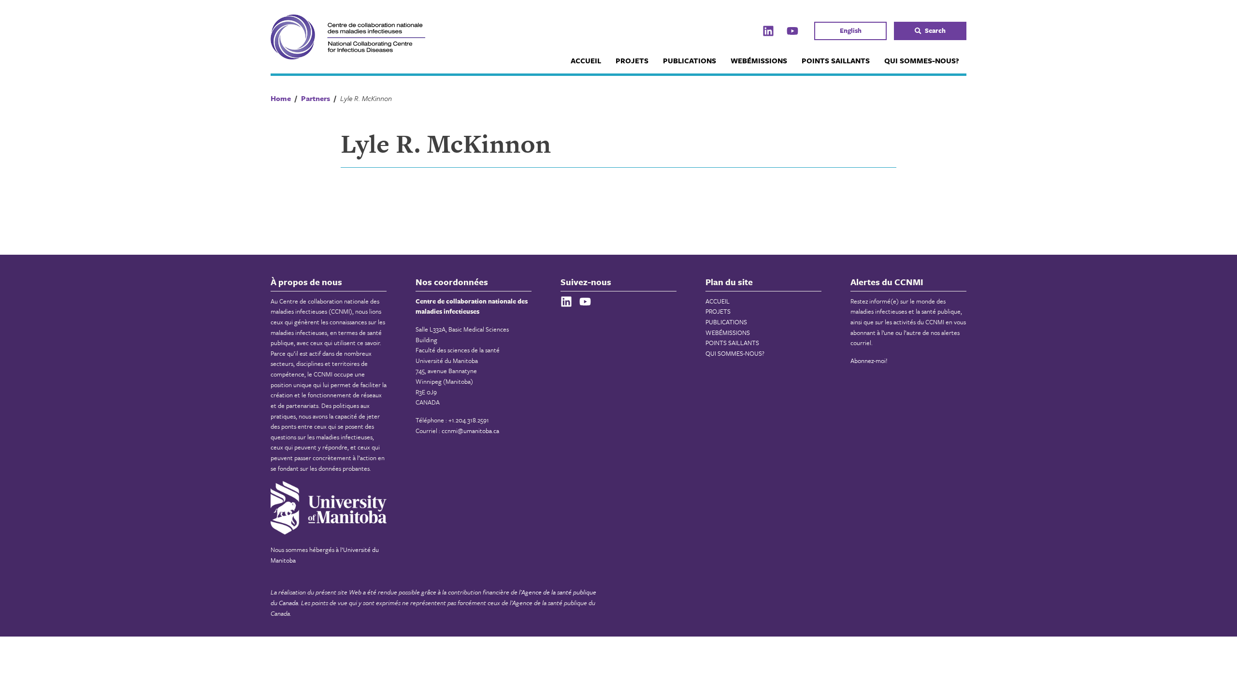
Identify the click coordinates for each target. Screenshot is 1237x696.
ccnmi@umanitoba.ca (470, 430)
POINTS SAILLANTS (836, 60)
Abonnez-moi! (869, 360)
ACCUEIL (586, 60)
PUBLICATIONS (689, 60)
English (851, 30)
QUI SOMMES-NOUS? (921, 60)
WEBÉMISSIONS (759, 60)
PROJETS (632, 60)
